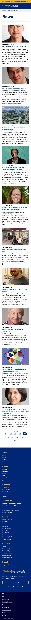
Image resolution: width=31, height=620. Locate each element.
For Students (5, 524)
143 (23, 437)
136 (12, 437)
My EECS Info (6, 522)
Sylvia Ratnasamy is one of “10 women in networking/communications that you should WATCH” (15, 411)
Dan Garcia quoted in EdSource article (14, 88)
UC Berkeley (5, 599)
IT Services (5, 532)
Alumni (4, 480)
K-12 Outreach (6, 489)
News (9, 10)
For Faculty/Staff (7, 537)
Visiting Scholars (6, 539)
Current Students (7, 512)
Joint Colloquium (6, 555)
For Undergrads (6, 528)
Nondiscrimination (6, 610)
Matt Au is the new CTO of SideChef (14, 46)
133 (20, 434)
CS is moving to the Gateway (19, 1)
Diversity (4, 457)
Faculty (4, 473)
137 (17, 437)
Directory (4, 469)
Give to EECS (15, 582)
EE (3, 593)
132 (15, 434)
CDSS (3, 604)
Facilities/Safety (6, 535)
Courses (4, 508)
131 (11, 434)
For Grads (5, 526)
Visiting (4, 459)
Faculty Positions (7, 492)
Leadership (5, 471)
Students (4, 478)
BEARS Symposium (7, 557)
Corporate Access (7, 565)
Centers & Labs (6, 549)
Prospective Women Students (10, 510)
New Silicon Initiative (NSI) (9, 567)
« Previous (16, 431)
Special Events (6, 462)
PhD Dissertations (7, 553)
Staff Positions (6, 494)
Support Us (5, 487)
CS (3, 596)
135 (8, 437)
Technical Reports (7, 551)
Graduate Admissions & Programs (11, 506)
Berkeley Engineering (7, 602)
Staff (3, 475)
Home (4, 10)
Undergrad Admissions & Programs (11, 503)
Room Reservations (7, 519)
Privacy (4, 612)
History (4, 455)
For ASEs (5, 530)
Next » (16, 440)
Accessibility (5, 607)
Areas (4, 546)
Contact (4, 496)
